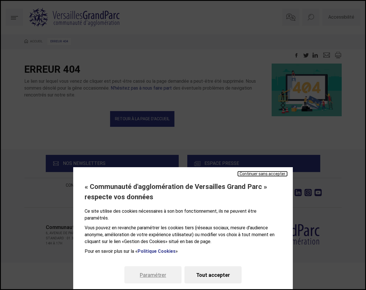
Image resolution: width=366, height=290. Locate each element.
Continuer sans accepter (262, 173)
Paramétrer (153, 275)
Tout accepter (213, 275)
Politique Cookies (157, 251)
